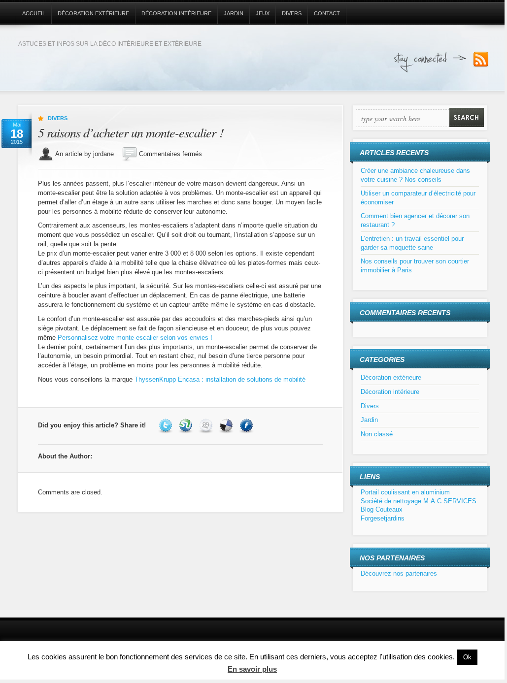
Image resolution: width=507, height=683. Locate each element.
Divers (292, 13)
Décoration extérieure (93, 13)
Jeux (263, 13)
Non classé (377, 434)
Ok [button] (467, 657)
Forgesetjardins (383, 518)
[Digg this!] (207, 425)
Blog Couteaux (382, 509)
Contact (327, 13)
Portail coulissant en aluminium (405, 492)
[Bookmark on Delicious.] (227, 425)
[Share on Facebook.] (247, 425)
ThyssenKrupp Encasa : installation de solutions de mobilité (220, 379)
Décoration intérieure (176, 13)
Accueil (33, 13)
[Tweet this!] (167, 425)
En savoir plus (252, 669)
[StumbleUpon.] (187, 425)
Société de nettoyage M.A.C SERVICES (418, 501)
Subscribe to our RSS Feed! (481, 59)
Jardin (233, 13)
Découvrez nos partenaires (399, 573)
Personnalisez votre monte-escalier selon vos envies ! (135, 337)
